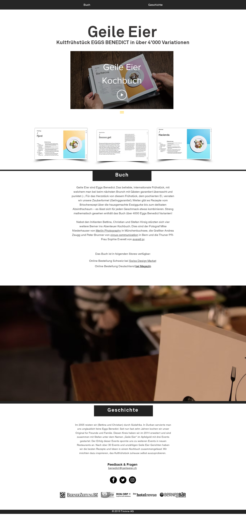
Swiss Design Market (142, 261)
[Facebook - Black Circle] (113, 479)
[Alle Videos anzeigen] (122, 112)
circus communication (124, 235)
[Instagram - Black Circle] (132, 479)
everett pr (138, 239)
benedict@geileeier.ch (122, 468)
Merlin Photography (108, 230)
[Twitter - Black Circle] (122, 479)
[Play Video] (122, 95)
